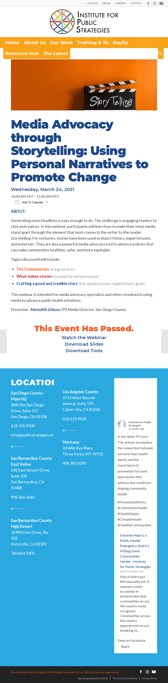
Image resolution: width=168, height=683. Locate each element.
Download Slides (84, 344)
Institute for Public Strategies (139, 423)
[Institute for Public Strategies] (84, 22)
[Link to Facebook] (148, 3)
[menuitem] (92, 3)
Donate (93, 3)
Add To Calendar (32, 202)
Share (125, 646)
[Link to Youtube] (161, 3)
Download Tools (84, 350)
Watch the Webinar (83, 337)
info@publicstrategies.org (33, 434)
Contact (136, 3)
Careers (120, 3)
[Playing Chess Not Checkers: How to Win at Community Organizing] (3, 341)
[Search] (161, 53)
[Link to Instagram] (155, 3)
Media (106, 3)
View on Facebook (131, 640)
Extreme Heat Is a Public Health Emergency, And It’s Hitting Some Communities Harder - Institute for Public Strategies (135, 551)
